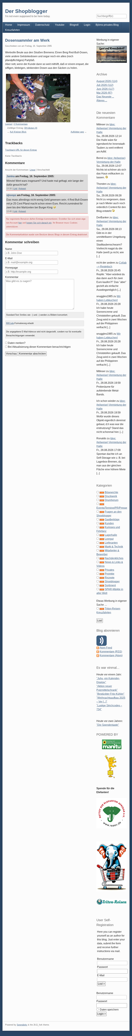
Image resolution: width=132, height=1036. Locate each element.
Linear (32, 170)
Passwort (102, 967)
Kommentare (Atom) (111, 655)
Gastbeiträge (112, 519)
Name (8, 249)
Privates (109, 569)
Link (15, 188)
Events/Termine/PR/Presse (111, 507)
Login (87, 24)
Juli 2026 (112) (104, 85)
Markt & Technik (114, 546)
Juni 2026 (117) (105, 89)
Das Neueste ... (105, 96)
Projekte (109, 573)
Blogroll (74, 24)
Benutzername (105, 959)
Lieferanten (111, 542)
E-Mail (9, 258)
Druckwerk (111, 496)
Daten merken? (16, 343)
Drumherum (111, 500)
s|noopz (11, 195)
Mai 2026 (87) (104, 92)
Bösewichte (111, 492)
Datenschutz (42, 24)
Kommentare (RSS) (111, 651)
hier (20, 223)
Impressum (23, 24)
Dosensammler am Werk (27, 40)
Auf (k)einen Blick (18, 132)
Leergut (8, 124)
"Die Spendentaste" (107, 725)
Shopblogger (112, 581)
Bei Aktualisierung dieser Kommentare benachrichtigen (39, 346)
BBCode (10, 323)
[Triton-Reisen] (111, 901)
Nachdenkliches (114, 558)
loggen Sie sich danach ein (39, 223)
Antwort (22, 188)
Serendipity (22, 1025)
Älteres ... (101, 100)
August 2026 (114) (106, 81)
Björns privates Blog (107, 24)
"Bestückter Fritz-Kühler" (110, 693)
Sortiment (110, 585)
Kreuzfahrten (12, 30)
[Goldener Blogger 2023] (111, 766)
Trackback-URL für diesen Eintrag (21, 150)
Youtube (59, 24)
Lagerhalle (111, 535)
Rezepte (109, 577)
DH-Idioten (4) (30, 128)
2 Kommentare (21, 124)
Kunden (109, 523)
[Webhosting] (111, 744)
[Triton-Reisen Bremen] (111, 54)
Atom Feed (105, 647)
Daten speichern (109, 1009)
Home (8, 24)
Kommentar (11, 277)
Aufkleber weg (77, 132)
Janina (10, 176)
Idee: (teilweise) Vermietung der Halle (111, 128)
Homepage (11, 267)
